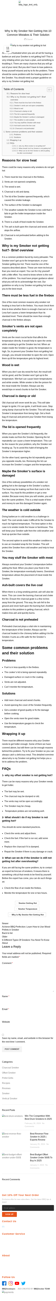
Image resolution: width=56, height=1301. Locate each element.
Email (5, 1009)
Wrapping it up (15, 140)
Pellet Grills (7, 1078)
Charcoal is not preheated (24, 128)
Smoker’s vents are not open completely (29, 106)
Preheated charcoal (11, 626)
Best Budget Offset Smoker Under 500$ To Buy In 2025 (41, 1157)
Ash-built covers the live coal (25, 126)
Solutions (17, 137)
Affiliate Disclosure (11, 1244)
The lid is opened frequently (24, 114)
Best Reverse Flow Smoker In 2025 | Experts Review (39, 1137)
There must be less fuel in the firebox (27, 103)
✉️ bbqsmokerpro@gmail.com (16, 1227)
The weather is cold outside (24, 120)
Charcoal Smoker (10, 1067)
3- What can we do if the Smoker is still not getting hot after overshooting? (33, 152)
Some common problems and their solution (24, 132)
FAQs (12, 143)
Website (6, 1022)
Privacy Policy (8, 1239)
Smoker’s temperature (12, 451)
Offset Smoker (15, 21)
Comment (7, 963)
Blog (4, 1270)
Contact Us (7, 1265)
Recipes (6, 1083)
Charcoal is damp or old (23, 111)
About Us (6, 1261)
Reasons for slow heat (20, 94)
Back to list (7, 933)
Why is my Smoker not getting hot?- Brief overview (28, 98)
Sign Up (9, 1214)
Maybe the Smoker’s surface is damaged (29, 117)
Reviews (6, 1088)
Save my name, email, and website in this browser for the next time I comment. (27, 1040)
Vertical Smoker (9, 1098)
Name (5, 996)
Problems (17, 134)
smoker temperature (27, 909)
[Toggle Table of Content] (48, 89)
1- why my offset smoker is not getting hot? (31, 146)
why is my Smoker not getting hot (18, 81)
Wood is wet (18, 108)
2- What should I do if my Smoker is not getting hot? (34, 148)
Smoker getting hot (28, 903)
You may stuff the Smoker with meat (27, 123)
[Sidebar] (3, 1297)
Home (4, 21)
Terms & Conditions (11, 1248)
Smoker (6, 1093)
